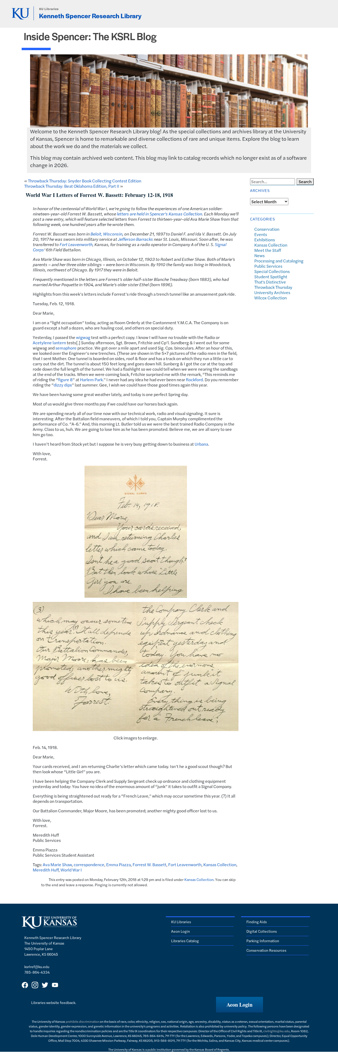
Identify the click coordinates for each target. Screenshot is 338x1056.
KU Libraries (49, 9)
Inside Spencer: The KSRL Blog (90, 36)
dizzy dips (63, 385)
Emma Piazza (118, 864)
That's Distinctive (270, 282)
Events (260, 234)
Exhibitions (264, 240)
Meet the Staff (267, 250)
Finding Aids (256, 921)
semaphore (66, 348)
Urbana (201, 444)
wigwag (83, 337)
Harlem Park (91, 379)
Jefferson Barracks (135, 239)
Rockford (194, 379)
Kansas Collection (219, 864)
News (259, 255)
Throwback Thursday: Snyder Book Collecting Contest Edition (84, 181)
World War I (71, 870)
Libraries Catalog (185, 940)
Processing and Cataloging (278, 261)
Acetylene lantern (49, 343)
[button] (239, 1004)
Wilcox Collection (270, 298)
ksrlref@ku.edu (36, 966)
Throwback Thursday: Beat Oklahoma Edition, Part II (71, 186)
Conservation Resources (266, 950)
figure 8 (65, 379)
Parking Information (262, 940)
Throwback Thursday (273, 287)
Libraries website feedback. (53, 1002)
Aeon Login (180, 931)
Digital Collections (261, 931)
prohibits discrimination (82, 1021)
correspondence (89, 864)
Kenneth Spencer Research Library (90, 15)
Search (305, 181)
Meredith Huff (46, 870)
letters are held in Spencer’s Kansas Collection (159, 214)
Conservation (266, 229)
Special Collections (272, 271)
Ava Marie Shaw (57, 864)
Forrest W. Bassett (149, 864)
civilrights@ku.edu (276, 1031)
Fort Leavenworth (75, 244)
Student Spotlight (270, 277)
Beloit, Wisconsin (106, 234)
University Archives (272, 292)
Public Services (268, 266)
